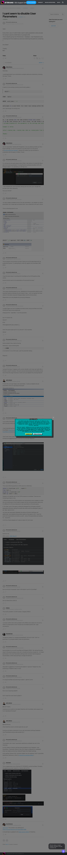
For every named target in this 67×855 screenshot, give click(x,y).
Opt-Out (42, 431)
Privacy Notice (30, 429)
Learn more (36, 425)
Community (40, 2)
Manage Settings (37, 433)
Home (7, 2)
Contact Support (31, 2)
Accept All (28, 433)
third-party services (24, 430)
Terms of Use (40, 429)
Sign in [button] (58, 2)
